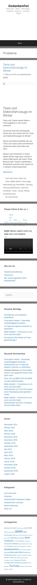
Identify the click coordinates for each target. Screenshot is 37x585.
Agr (25, 528)
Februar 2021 (9, 428)
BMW (13, 181)
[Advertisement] (18, 29)
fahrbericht (16, 546)
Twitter (11, 560)
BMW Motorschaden (17, 538)
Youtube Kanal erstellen (26, 566)
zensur (11, 569)
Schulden (18, 555)
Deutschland (8, 544)
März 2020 (8, 431)
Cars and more (11, 178)
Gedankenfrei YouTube (13, 503)
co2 (15, 541)
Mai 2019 (8, 449)
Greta (20, 549)
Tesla (14, 191)
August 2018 (9, 474)
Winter (26, 191)
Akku (7, 181)
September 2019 (11, 446)
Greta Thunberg (27, 549)
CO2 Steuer (20, 541)
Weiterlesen (8, 172)
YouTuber (6, 569)
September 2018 (11, 471)
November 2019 (10, 440)
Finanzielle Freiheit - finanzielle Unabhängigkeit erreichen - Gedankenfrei (17, 362)
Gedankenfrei (18, 6)
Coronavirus (27, 541)
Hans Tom (8, 378)
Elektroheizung (9, 185)
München (27, 552)
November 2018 (10, 465)
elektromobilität (22, 544)
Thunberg (6, 560)
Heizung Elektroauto (11, 188)
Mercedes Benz (17, 552)
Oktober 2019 (9, 443)
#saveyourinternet (10, 528)
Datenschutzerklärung (13, 272)
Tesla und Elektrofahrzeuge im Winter (15, 67)
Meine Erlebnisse (11, 506)
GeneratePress (18, 582)
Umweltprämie (9, 563)
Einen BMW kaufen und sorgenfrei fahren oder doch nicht (18, 372)
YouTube (14, 565)
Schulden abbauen (26, 555)
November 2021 (10, 425)
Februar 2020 (9, 434)
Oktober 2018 (9, 468)
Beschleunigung (10, 532)
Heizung (28, 185)
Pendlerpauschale (10, 555)
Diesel (15, 544)
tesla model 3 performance (21, 557)
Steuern (6, 557)
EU (5, 546)
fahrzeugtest (22, 546)
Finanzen (8, 496)
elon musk (29, 544)
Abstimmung (20, 528)
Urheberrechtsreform (21, 563)
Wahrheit (6, 566)
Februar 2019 (9, 458)
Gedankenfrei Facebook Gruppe (17, 499)
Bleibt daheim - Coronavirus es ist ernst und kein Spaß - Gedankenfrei (18, 386)
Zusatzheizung (9, 194)
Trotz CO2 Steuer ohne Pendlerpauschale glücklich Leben (18, 391)
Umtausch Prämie (20, 560)
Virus (30, 563)
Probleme (7, 191)
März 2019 (8, 455)
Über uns (22, 178)
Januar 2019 (9, 462)
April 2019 (8, 452)
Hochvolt (24, 188)
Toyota (20, 191)
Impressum (8, 275)
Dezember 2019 (10, 437)
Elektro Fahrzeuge (23, 181)
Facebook (9, 546)
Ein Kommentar (11, 197)
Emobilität (20, 185)
